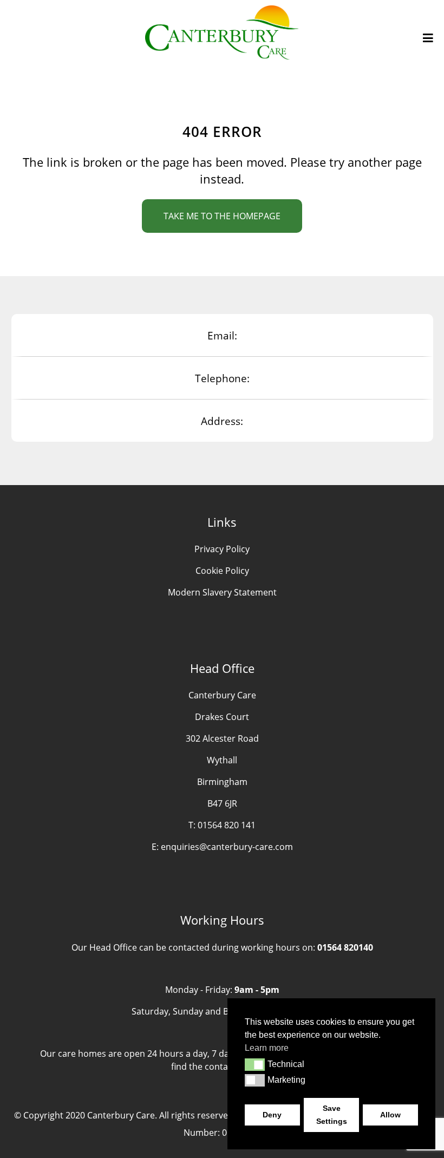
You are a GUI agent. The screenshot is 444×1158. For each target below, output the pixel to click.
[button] (255, 1064)
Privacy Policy (222, 549)
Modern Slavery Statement (222, 592)
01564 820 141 (227, 825)
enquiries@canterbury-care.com (227, 847)
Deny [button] (272, 1114)
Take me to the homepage (222, 216)
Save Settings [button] (331, 1115)
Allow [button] (390, 1114)
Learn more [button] (267, 1047)
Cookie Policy (222, 571)
